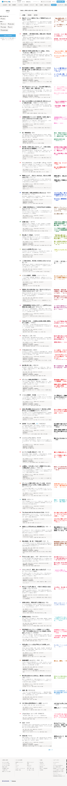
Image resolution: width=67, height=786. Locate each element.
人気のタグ (42, 763)
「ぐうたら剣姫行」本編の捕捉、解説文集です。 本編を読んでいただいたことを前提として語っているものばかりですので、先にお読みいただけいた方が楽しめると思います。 (37, 278)
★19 (24, 444)
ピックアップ (42, 765)
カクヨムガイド (56, 762)
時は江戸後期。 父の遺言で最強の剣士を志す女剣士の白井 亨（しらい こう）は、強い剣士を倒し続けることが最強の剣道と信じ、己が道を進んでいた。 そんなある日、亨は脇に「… (37, 326)
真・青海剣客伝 (26, 133)
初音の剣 (24, 736)
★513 (24, 77)
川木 (26, 262)
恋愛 (26, 563)
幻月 (23, 723)
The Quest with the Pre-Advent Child (33, 512)
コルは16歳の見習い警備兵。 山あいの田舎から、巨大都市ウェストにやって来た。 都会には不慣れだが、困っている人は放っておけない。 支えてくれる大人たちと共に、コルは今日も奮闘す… (37, 427)
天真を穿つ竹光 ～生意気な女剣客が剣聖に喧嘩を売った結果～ (36, 322)
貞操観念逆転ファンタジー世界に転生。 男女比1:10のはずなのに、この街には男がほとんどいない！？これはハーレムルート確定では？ (36, 121)
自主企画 (41, 762)
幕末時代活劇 (5, 30)
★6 (23, 386)
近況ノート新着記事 (43, 768)
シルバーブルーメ (42, 275)
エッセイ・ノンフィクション (20, 768)
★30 (24, 297)
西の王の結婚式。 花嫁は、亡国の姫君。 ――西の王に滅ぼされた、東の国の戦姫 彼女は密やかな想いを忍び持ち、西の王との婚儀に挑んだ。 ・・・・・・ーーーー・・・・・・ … (37, 455)
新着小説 (41, 766)
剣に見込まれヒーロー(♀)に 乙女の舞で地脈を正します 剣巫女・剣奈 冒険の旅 (36, 87)
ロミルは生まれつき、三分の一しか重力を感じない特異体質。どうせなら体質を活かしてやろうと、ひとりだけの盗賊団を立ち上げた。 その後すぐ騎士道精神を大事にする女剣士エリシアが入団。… (37, 531)
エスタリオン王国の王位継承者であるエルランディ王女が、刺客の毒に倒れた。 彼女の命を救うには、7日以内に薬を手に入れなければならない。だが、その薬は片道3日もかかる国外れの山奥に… (37, 180)
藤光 (33, 132)
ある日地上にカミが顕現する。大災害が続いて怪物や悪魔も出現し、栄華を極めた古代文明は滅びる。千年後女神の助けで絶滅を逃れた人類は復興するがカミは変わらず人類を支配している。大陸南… (37, 353)
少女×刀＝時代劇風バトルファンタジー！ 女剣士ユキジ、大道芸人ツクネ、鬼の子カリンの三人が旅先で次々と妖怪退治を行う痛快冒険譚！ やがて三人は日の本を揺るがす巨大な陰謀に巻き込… (37, 503)
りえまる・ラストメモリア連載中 (36, 570)
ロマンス (4, 24)
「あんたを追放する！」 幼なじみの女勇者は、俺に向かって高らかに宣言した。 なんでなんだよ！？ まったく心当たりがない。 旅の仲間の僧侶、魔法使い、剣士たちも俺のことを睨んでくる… (37, 106)
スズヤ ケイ (30, 35)
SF (26, 95)
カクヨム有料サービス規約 (58, 770)
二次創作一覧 (4, 770)
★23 (24, 228)
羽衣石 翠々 (35, 616)
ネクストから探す (5, 762)
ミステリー (29, 766)
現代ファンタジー (30, 762)
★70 (24, 155)
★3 (23, 534)
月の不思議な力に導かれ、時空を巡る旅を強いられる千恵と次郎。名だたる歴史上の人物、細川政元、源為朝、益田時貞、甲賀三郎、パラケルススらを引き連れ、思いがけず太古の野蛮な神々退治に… (37, 726)
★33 (24, 329)
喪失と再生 (11, 24)
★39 (24, 269)
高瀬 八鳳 (39, 468)
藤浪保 (29, 19)
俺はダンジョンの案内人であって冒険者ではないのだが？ (36, 19)
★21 (24, 430)
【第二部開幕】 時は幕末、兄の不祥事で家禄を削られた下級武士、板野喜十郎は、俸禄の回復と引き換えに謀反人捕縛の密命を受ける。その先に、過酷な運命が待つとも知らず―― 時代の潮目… (37, 136)
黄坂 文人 (40, 660)
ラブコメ (17, 765)
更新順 (29, 15)
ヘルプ (54, 763)
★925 (24, 26)
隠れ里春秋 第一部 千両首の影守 (32, 541)
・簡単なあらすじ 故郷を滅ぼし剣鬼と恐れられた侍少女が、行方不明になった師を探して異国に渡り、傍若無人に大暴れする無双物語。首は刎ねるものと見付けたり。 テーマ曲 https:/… (37, 39)
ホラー (26, 717)
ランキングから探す (6, 765)
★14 (24, 506)
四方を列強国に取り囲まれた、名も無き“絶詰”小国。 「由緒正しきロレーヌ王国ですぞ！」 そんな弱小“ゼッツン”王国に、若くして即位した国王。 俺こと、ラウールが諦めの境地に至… (37, 152)
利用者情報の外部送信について (59, 776)
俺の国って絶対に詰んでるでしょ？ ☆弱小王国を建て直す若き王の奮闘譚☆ (36, 147)
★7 (23, 742)
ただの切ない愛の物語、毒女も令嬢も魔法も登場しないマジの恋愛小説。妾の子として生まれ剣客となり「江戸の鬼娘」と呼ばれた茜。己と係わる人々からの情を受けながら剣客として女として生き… (37, 560)
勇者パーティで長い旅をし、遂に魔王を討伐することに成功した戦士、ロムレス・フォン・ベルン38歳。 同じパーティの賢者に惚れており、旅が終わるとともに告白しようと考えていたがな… (37, 636)
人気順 (23, 15)
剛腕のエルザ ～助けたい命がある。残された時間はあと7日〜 (36, 176)
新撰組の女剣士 (26, 616)
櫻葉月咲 (35, 365)
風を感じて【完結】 (27, 235)
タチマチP (34, 209)
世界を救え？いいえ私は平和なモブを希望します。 (36, 644)
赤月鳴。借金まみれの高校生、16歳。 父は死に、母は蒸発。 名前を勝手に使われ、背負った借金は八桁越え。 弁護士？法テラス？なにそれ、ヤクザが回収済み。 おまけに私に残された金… (37, 649)
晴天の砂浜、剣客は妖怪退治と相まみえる (34, 193)
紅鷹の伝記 (25, 222)
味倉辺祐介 (43, 423)
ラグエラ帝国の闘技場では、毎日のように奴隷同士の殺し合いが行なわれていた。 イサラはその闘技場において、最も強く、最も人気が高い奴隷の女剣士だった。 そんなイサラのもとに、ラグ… (37, 606)
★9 (23, 493)
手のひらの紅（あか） (28, 556)
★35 (24, 372)
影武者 (39, 438)
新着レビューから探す (6, 771)
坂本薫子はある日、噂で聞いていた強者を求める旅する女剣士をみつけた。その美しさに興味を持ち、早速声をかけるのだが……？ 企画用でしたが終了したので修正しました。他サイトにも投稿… (37, 266)
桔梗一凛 (24, 690)
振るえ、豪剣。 (59, 661)
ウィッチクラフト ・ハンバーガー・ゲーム (34, 163)
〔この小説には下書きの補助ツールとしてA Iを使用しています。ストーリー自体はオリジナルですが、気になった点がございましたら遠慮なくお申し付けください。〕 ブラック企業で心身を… (37, 490)
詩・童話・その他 (30, 770)
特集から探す (4, 766)
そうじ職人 (41, 148)
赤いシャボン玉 (26, 486)
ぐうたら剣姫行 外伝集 (29, 395)
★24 (24, 356)
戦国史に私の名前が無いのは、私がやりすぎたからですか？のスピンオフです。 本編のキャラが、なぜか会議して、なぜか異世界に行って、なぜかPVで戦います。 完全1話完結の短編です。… (37, 294)
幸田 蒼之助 (31, 690)
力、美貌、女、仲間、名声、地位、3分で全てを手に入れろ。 (34, 705)
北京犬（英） (26, 71)
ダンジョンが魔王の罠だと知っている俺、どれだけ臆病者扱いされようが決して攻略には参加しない (36, 484)
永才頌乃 (37, 235)
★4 (23, 474)
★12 (24, 547)
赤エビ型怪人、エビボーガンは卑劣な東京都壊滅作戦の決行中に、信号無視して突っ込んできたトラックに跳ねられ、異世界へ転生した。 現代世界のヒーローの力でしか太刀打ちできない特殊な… (37, 414)
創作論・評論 (18, 770)
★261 (24, 59)
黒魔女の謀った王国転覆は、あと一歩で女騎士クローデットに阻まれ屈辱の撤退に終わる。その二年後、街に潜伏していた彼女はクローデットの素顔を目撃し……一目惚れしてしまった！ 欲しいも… (37, 166)
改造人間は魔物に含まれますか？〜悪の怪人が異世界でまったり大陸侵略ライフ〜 (36, 410)
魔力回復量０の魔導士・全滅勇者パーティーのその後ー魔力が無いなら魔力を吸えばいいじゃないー (36, 68)
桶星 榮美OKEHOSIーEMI (43, 556)
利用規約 (55, 768)
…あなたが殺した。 (60, 570)
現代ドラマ (29, 765)
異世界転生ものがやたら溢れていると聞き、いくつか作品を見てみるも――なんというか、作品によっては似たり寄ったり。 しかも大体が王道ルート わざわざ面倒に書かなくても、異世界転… (37, 212)
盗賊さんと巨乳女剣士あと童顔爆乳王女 (33, 526)
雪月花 (24, 499)
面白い (56, 123)
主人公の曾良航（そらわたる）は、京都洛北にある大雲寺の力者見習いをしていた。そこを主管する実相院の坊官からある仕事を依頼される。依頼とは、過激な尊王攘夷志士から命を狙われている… (37, 544)
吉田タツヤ (30, 499)
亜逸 (47, 602)
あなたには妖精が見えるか (29, 249)
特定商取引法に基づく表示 (58, 771)
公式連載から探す (5, 768)
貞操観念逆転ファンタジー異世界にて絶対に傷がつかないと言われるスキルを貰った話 (36, 117)
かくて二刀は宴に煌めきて (29, 452)
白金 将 (49, 162)
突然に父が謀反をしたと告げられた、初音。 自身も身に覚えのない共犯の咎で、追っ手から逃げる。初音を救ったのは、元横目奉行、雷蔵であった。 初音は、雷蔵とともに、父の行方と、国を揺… (36, 739)
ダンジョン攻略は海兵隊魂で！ (31, 379)
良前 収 (47, 512)
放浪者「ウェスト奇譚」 (29, 423)
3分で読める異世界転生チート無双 (32, 703)
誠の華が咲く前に (27, 365)
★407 (24, 95)
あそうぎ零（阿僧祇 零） (38, 713)
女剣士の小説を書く (7, 35)
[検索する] (42, 2)
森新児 (35, 350)
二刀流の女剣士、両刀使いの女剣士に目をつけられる (36, 261)
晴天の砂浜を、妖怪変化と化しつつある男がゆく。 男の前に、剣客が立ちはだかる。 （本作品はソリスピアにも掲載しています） (36, 197)
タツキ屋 (39, 52)
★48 (24, 254)
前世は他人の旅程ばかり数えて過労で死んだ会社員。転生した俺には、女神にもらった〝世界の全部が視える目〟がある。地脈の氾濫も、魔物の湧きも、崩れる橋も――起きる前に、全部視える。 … (37, 56)
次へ (50, 749)
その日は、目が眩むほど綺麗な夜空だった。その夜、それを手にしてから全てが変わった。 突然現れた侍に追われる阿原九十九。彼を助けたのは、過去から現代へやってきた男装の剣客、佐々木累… (37, 663)
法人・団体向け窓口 (57, 766)
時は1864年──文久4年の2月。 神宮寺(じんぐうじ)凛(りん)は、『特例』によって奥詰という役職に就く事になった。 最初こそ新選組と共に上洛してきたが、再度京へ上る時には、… (36, 368)
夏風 (42, 88)
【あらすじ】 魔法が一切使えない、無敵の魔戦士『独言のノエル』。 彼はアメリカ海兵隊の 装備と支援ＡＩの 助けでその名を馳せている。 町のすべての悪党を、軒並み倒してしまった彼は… (37, 383)
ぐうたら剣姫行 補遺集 (29, 275)
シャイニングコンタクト (29, 438)
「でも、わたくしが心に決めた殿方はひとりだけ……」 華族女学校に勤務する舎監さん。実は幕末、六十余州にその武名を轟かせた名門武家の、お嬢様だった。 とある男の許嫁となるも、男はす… (37, 693)
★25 (24, 241)
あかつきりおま (32, 588)
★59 (24, 169)
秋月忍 (30, 735)
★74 (24, 199)
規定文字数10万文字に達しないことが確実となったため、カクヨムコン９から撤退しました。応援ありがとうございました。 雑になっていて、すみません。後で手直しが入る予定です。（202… (36, 74)
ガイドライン (55, 773)
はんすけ (45, 703)
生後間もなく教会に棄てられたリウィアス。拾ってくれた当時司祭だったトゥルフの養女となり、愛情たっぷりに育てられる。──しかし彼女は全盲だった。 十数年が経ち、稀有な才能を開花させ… (37, 238)
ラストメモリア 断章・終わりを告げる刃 (34, 569)
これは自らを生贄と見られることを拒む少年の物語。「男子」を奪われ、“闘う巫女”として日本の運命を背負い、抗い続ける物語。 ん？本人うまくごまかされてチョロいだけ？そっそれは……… (37, 91)
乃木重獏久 (44, 379)
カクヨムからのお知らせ (57, 765)
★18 (24, 313)
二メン (45, 118)
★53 (24, 215)
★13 (24, 401)
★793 (24, 42)
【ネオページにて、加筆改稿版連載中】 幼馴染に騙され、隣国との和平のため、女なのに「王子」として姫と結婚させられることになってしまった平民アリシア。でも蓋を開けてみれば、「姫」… (37, 310)
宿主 (34, 335)
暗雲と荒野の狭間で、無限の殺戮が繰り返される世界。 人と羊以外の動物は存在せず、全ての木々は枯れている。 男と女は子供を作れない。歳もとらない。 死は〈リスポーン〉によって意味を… (36, 339)
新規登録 (61, 1)
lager (39, 249)
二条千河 (32, 222)
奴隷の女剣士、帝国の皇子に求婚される (33, 602)
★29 (24, 282)
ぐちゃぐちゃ (26, 713)
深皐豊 (28, 723)
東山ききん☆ (44, 410)
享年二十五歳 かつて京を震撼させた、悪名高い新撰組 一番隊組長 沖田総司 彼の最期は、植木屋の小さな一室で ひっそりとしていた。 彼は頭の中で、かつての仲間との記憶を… (37, 620)
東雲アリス (26, 646)
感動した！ (57, 708)
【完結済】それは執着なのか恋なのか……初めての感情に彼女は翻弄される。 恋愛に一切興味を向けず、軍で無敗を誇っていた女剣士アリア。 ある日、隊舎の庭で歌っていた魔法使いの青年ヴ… (37, 591)
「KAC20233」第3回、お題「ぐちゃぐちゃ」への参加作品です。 (34, 715)
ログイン (54, 1)
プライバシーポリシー (57, 774)
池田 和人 (39, 291)
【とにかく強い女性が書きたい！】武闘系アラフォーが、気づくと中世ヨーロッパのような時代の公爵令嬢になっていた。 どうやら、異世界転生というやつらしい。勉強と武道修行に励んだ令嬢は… (37, 471)
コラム (28, 677)
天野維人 (33, 322)
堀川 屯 (45, 541)
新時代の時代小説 (59, 139)
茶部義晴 (35, 633)
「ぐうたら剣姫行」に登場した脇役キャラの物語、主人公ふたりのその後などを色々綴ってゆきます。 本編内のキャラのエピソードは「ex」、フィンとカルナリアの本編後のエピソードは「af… (37, 398)
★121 (24, 109)
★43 (24, 124)
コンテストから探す (6, 763)
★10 (24, 639)
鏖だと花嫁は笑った (60, 452)
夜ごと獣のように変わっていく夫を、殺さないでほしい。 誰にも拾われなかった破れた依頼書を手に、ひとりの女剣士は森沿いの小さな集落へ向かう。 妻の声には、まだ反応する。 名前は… (36, 574)
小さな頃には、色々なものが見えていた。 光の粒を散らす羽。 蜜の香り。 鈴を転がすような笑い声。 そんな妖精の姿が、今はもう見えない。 (37, 251)
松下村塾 (4, 27)
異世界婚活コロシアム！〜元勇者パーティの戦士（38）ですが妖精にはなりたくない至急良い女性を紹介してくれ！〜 (36, 631)
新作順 (35, 15)
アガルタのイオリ (27, 350)
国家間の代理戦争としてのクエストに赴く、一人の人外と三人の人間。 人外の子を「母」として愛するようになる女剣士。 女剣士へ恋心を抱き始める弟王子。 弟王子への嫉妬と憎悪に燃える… (36, 516)
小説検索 (41, 770)
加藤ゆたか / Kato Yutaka (40, 103)
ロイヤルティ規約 (60, 768)
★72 (24, 139)
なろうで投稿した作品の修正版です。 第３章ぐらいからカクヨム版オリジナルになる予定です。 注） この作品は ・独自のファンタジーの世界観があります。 (37, 441)
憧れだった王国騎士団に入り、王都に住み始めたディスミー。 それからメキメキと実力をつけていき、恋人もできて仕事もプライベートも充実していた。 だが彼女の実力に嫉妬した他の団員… (37, 680)
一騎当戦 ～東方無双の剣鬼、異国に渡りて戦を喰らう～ (36, 34)
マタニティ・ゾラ (27, 336)
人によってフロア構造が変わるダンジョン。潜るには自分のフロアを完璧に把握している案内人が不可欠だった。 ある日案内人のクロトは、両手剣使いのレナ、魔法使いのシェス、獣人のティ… (37, 23)
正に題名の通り (59, 214)
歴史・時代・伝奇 (28, 139)
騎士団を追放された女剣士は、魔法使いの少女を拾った (36, 676)
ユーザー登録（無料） (10, 38)
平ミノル (32, 177)
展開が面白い (58, 342)
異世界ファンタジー (30, 26)
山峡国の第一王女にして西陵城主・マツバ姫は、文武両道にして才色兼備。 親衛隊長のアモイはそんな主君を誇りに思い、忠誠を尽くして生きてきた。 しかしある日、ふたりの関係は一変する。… (36, 225)
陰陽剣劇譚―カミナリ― (29, 660)
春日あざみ (39, 307)
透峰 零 (40, 452)
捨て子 (10, 27)
